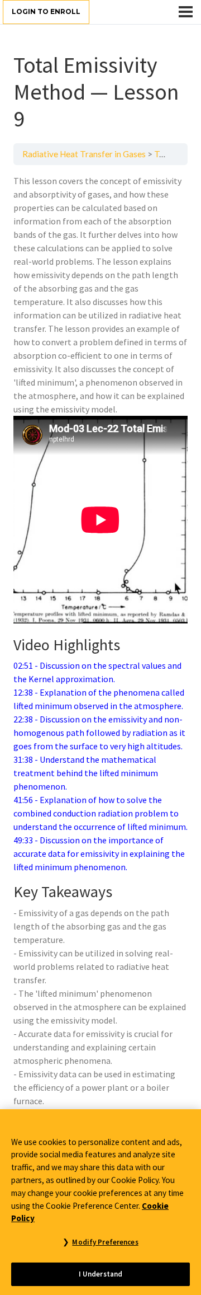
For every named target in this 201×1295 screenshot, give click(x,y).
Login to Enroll (46, 11)
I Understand (101, 1274)
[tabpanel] (100, 641)
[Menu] (185, 11)
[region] (100, 1202)
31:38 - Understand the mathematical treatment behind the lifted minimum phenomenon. (85, 773)
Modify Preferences (105, 1242)
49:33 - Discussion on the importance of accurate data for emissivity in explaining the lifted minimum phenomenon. (99, 853)
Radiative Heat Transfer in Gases (84, 154)
